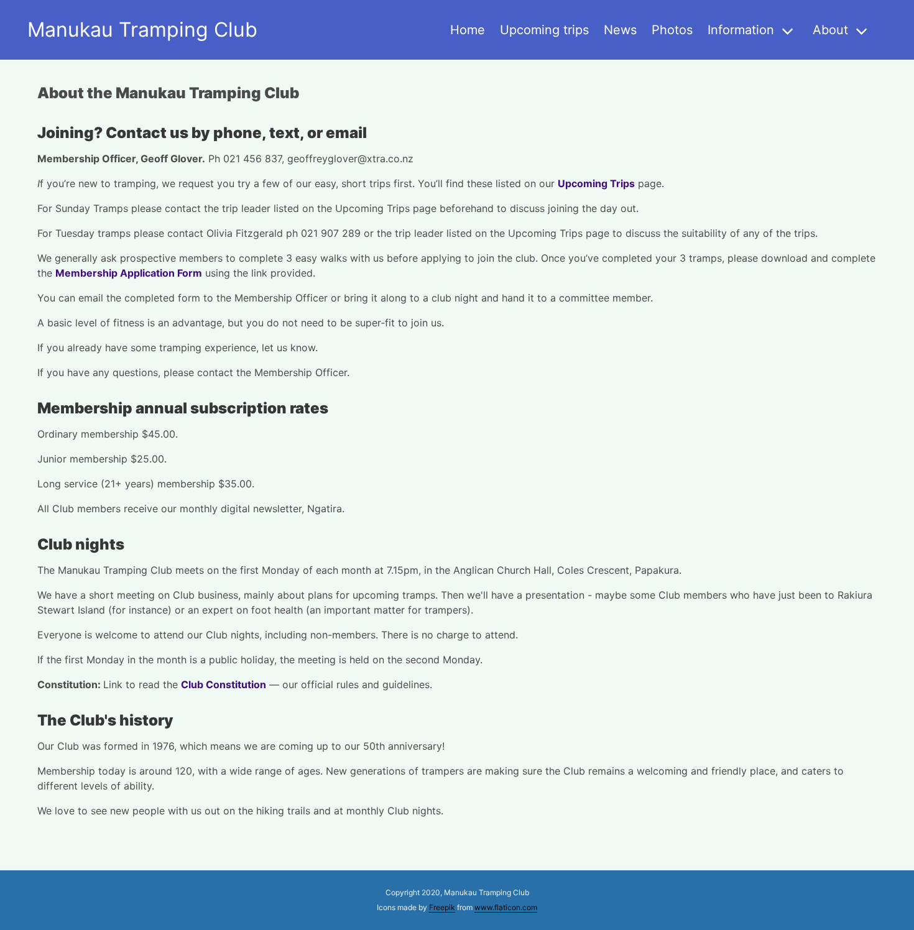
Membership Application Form (128, 273)
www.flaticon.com (505, 907)
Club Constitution (223, 684)
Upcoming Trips (596, 183)
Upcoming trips (544, 29)
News (620, 29)
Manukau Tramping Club (142, 29)
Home (467, 29)
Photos (672, 29)
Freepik (442, 907)
